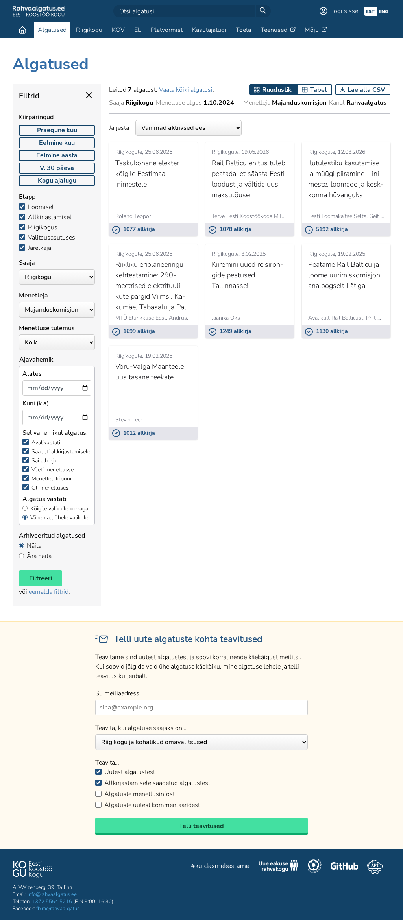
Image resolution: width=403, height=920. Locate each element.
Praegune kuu (57, 130)
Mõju (312, 30)
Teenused (274, 30)
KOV (118, 30)
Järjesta (119, 128)
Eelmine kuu (57, 143)
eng (383, 11)
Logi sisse (344, 11)
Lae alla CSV (366, 89)
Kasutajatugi (209, 30)
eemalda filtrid (48, 591)
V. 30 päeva (57, 168)
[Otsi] (263, 11)
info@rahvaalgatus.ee (52, 894)
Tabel (318, 89)
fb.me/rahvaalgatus (57, 908)
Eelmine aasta (57, 155)
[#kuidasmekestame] (220, 867)
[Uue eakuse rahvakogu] (278, 867)
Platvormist (167, 30)
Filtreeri (40, 578)
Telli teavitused (201, 826)
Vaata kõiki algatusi (186, 89)
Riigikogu (89, 30)
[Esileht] (22, 30)
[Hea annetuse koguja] (314, 867)
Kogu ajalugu (57, 180)
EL (137, 30)
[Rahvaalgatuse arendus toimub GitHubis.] (344, 867)
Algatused (52, 30)
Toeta (243, 30)
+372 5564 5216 (52, 901)
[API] (375, 867)
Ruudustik (277, 89)
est (370, 11)
